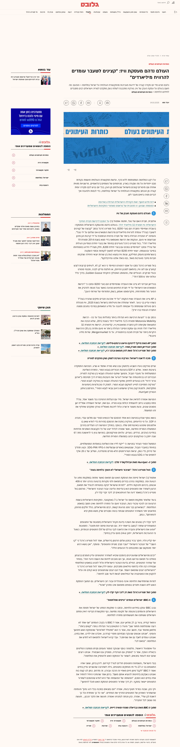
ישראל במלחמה (145, 726)
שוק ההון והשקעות (130, 12)
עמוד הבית (165, 56)
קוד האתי (101, 740)
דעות (70, 12)
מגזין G (50, 12)
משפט (105, 12)
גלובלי (88, 12)
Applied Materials (32, 252)
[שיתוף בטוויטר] (66, 103)
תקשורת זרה (115, 721)
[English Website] (175, 11)
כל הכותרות (144, 12)
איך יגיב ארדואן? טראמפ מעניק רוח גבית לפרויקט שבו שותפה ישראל (25, 78)
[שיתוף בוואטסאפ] (73, 103)
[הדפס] (107, 103)
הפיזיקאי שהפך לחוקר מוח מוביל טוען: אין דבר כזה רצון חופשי (26, 242)
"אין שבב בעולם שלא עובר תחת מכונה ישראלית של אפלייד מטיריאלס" (26, 258)
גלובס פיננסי (154, 12)
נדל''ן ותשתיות (115, 12)
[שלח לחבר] (166, 211)
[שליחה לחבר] (88, 103)
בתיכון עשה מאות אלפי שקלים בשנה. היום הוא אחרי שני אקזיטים (25, 227)
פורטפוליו (35, 223)
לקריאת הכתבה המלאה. (93, 343)
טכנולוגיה (97, 12)
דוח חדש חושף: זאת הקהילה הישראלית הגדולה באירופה (126, 202)
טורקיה (105, 726)
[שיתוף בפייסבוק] (81, 103)
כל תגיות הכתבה (149, 730)
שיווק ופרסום (60, 12)
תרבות (42, 12)
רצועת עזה (123, 726)
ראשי (164, 12)
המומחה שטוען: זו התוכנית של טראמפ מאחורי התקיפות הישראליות (120, 205)
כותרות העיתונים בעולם (159, 64)
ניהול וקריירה (78, 12)
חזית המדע (35, 238)
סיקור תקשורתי (93, 721)
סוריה (88, 726)
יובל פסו (165, 103)
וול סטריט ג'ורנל (32, 12)
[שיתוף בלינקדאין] (166, 203)
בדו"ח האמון (87, 740)
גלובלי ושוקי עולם (153, 56)
